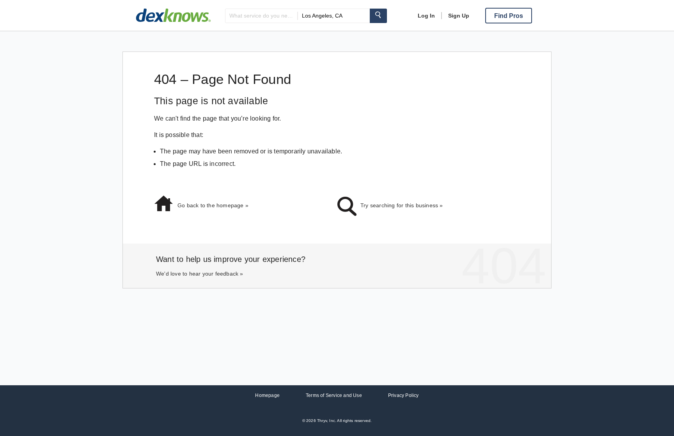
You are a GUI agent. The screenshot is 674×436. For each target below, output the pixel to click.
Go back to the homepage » (212, 205)
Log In (426, 15)
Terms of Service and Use (334, 395)
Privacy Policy (403, 395)
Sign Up (458, 15)
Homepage (267, 395)
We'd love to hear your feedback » (199, 273)
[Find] (378, 16)
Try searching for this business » (401, 205)
